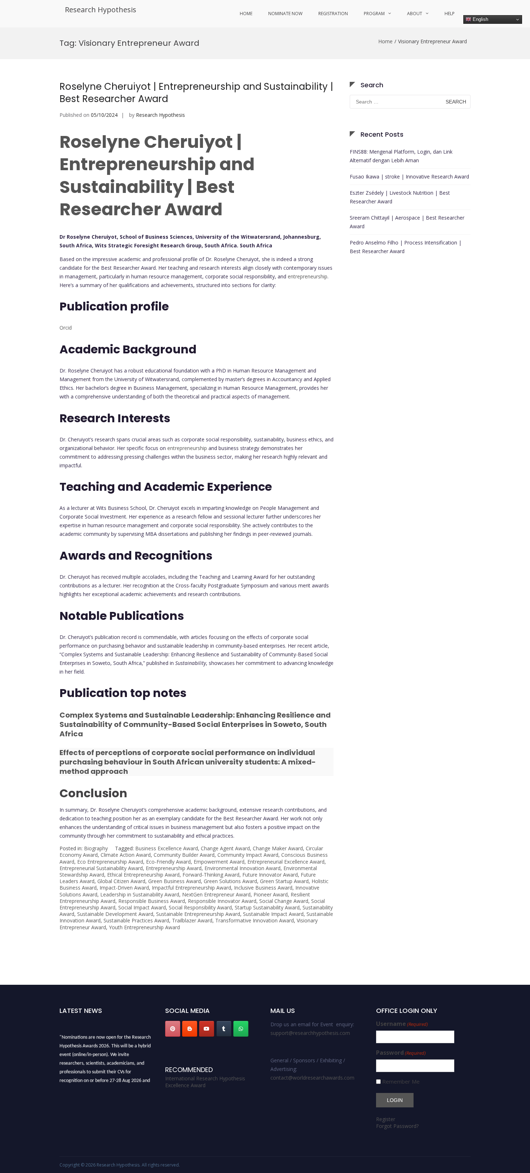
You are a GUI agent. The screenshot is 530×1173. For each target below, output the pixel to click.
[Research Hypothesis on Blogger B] (189, 1029)
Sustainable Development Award (115, 913)
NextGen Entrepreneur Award (216, 894)
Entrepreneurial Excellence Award (285, 861)
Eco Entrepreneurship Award (110, 861)
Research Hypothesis (100, 9)
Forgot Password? (397, 1126)
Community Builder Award (184, 854)
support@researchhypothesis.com (310, 1032)
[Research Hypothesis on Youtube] (206, 1029)
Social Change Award (283, 901)
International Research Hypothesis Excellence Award (205, 1082)
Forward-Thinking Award (210, 874)
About (414, 13)
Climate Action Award (126, 854)
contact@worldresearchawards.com (312, 1077)
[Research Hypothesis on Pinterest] (172, 1029)
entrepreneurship (307, 276)
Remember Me (401, 1081)
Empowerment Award (219, 861)
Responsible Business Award (151, 901)
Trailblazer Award (192, 920)
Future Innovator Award (270, 874)
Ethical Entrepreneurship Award (143, 874)
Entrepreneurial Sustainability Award (101, 868)
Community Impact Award (247, 854)
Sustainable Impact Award (273, 913)
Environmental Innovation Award (242, 868)
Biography (96, 848)
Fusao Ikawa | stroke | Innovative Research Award (409, 176)
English (479, 19)
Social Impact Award (142, 907)
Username (402, 1024)
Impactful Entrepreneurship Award (191, 887)
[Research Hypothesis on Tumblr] (223, 1029)
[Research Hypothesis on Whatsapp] (240, 1029)
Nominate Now (285, 13)
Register (385, 1119)
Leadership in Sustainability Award (139, 894)
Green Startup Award (284, 881)
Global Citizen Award (121, 881)
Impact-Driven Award (124, 887)
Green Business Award (174, 881)
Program (374, 13)
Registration (333, 13)
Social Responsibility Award (200, 907)
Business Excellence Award (166, 848)
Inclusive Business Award (263, 887)
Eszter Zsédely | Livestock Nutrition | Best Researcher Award (400, 197)
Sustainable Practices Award (136, 920)
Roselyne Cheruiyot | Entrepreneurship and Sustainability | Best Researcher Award (196, 92)
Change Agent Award (225, 848)
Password (401, 1053)
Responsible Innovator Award (222, 901)
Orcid (65, 327)
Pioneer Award (270, 894)
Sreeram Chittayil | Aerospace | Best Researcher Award (407, 222)
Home (246, 13)
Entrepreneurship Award (174, 868)
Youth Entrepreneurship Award (144, 927)
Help (450, 13)
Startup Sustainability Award (267, 907)
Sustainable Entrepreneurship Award (198, 913)
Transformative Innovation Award (254, 920)
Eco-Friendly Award (168, 861)
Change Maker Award (278, 848)
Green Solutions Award (230, 881)
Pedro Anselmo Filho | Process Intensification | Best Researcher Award (405, 247)
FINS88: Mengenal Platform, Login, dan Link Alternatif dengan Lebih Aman (401, 156)
